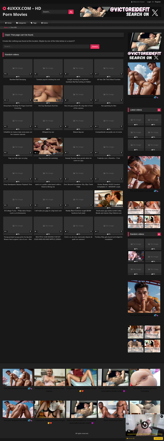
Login (149, 2)
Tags (34, 23)
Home (9, 23)
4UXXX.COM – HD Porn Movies (22, 11)
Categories (22, 23)
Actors (45, 23)
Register (158, 2)
